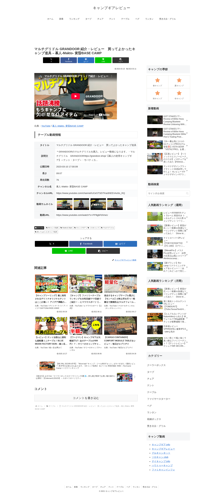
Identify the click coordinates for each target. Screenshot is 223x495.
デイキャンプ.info (161, 461)
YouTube (45, 126)
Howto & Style (67, 228)
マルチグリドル (108, 228)
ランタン (136, 487)
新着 (76, 487)
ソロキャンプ (94, 228)
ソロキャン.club (160, 457)
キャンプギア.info (161, 444)
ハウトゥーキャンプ (162, 465)
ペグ (128, 487)
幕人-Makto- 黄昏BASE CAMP (68, 126)
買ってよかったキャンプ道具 (47, 232)
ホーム (68, 487)
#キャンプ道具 (53, 228)
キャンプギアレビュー (163, 449)
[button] (120, 60)
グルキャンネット (161, 453)
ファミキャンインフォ (163, 469)
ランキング (84, 487)
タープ (95, 487)
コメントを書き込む (86, 398)
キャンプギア (81, 228)
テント (111, 487)
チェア (103, 487)
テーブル (40, 228)
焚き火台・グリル (150, 487)
